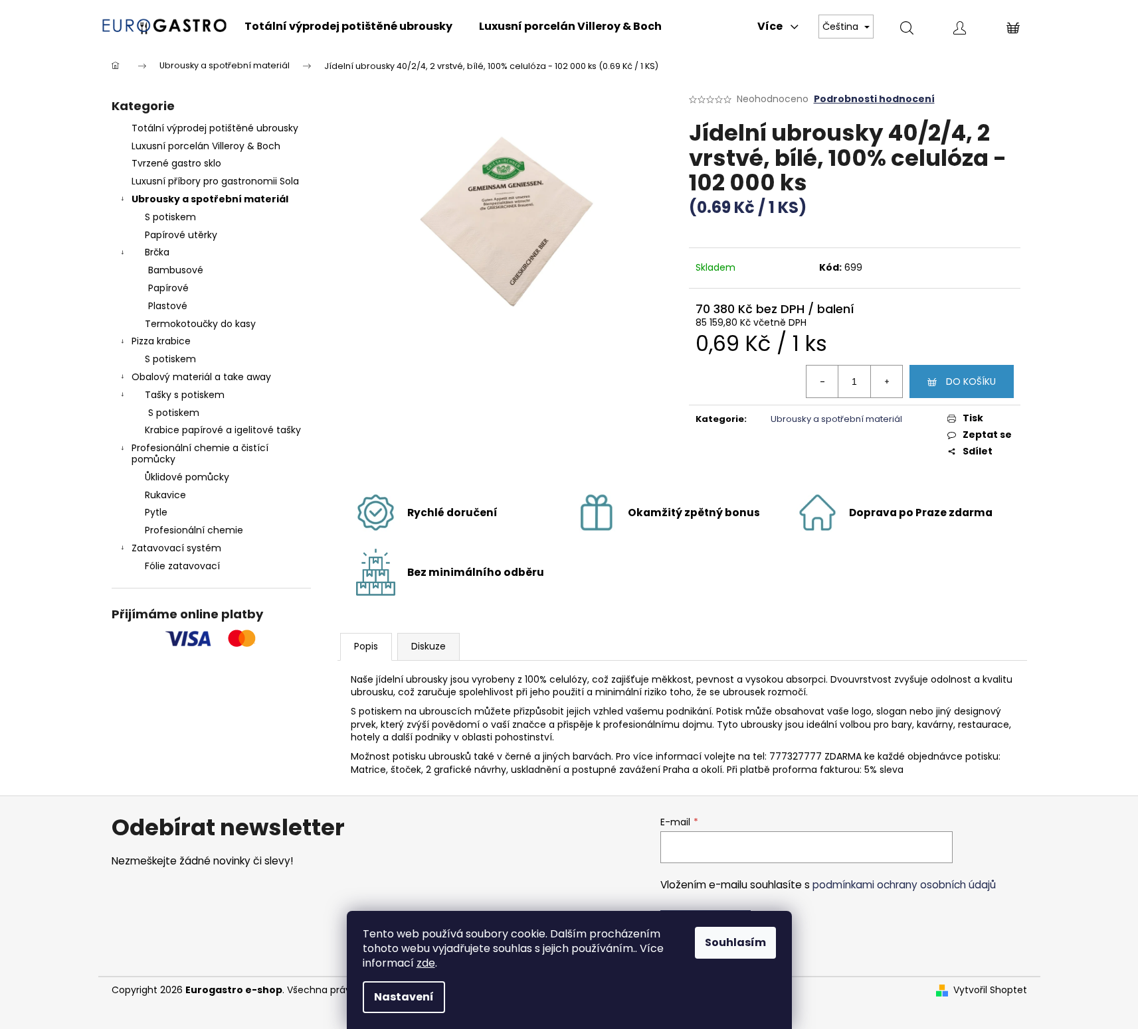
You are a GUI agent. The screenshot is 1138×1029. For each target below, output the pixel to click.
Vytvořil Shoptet (990, 990)
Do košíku (971, 381)
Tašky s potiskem (185, 394)
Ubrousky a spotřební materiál (210, 199)
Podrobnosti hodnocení (874, 99)
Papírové (168, 288)
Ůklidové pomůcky (187, 477)
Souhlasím (735, 942)
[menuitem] (348, 26)
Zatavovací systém (176, 548)
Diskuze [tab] (428, 646)
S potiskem (170, 217)
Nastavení (404, 996)
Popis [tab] (366, 646)
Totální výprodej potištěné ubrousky (215, 128)
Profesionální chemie (194, 530)
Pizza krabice (161, 341)
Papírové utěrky (181, 234)
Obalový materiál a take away (201, 376)
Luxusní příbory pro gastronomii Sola (215, 181)
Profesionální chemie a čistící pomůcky (200, 453)
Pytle (156, 512)
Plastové (167, 305)
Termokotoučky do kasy (200, 323)
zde (426, 963)
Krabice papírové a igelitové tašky (223, 430)
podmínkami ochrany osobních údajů (904, 885)
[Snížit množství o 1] (822, 381)
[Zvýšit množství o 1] (886, 381)
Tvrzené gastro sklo (176, 163)
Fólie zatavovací (182, 566)
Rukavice (165, 495)
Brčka (157, 252)
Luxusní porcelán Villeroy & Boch (206, 146)
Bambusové (175, 270)
